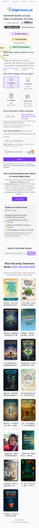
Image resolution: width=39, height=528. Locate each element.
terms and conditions (18, 165)
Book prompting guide (8, 69)
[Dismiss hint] (6, 48)
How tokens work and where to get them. (19, 122)
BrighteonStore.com (11, 184)
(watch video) (16, 69)
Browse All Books (19, 43)
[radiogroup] (19, 92)
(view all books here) (23, 266)
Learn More (19, 199)
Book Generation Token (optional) (18, 111)
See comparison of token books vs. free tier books (28, 116)
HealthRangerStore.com (18, 182)
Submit (19, 159)
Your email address (19, 134)
